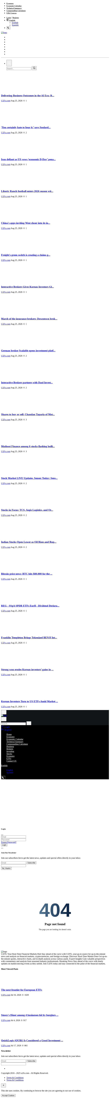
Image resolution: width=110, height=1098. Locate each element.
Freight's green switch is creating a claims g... (25, 255)
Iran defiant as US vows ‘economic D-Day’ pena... (28, 159)
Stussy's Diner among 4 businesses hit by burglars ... (29, 1015)
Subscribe (31, 863)
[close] (3, 1085)
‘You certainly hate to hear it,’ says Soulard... (26, 127)
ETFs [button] (9, 52)
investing (10, 751)
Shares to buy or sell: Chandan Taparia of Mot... (28, 414)
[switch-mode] (8, 27)
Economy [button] (11, 49)
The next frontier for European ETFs (21, 989)
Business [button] (10, 40)
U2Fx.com (5, 101)
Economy (10, 3)
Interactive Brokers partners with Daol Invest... (27, 382)
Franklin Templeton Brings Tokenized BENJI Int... (29, 637)
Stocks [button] (10, 47)
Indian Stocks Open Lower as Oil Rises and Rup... (28, 542)
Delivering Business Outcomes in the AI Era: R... (27, 95)
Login (8, 18)
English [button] (4, 765)
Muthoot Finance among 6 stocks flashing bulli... (28, 446)
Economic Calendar (14, 6)
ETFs (8, 758)
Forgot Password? (8, 842)
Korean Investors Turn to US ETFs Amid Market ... (29, 701)
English (12, 20)
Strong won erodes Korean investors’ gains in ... (27, 669)
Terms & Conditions (15, 1078)
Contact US (11, 54)
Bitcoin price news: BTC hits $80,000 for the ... (26, 573)
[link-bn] (50, 791)
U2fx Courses (11, 13)
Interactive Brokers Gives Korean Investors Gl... (27, 286)
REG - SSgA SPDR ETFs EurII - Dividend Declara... (30, 605)
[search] (9, 63)
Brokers (9, 749)
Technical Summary (14, 8)
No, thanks (6, 868)
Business (10, 746)
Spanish (15, 25)
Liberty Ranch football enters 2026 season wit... (27, 191)
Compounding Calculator (16, 11)
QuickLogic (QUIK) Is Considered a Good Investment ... (32, 1040)
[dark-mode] (3, 777)
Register (16, 18)
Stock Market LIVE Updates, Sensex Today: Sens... (29, 478)
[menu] (3, 712)
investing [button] (10, 45)
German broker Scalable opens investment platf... (28, 350)
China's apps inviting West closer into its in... (25, 223)
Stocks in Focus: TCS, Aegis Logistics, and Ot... (27, 510)
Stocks (9, 754)
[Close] (2, 848)
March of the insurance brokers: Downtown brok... (29, 318)
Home (9, 37)
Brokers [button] (10, 42)
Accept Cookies (8, 1096)
